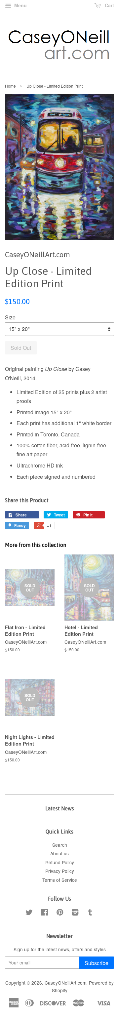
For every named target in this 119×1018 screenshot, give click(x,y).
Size (10, 317)
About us (59, 853)
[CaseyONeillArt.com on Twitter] (29, 913)
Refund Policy (59, 862)
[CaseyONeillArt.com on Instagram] (75, 913)
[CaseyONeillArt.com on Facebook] (44, 913)
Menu (20, 5)
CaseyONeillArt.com (65, 982)
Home (10, 86)
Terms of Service (59, 879)
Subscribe (96, 963)
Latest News (59, 808)
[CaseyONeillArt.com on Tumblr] (90, 913)
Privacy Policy (59, 871)
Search (59, 844)
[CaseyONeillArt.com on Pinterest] (59, 913)
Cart (108, 5)
